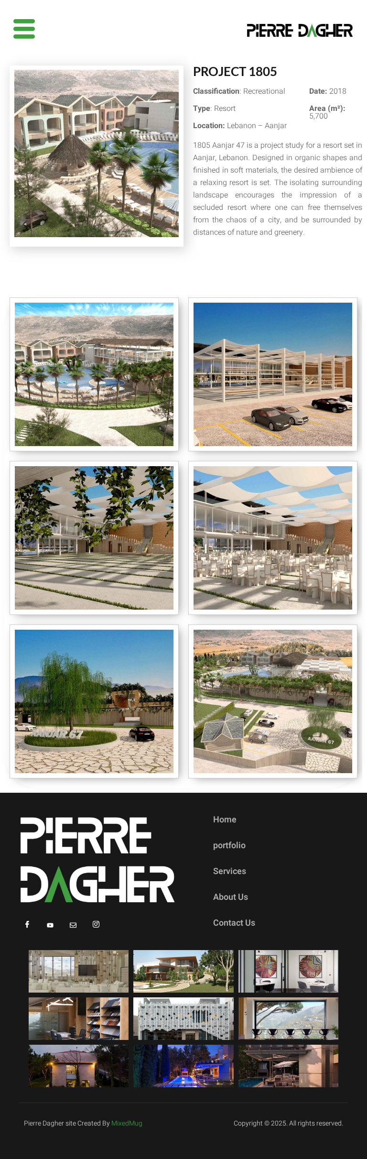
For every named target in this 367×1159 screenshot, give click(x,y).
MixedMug (126, 1123)
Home (225, 819)
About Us (230, 897)
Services (229, 871)
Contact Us (234, 923)
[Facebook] (27, 925)
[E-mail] (73, 925)
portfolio (229, 845)
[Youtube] (50, 925)
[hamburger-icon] (20, 30)
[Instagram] (96, 925)
